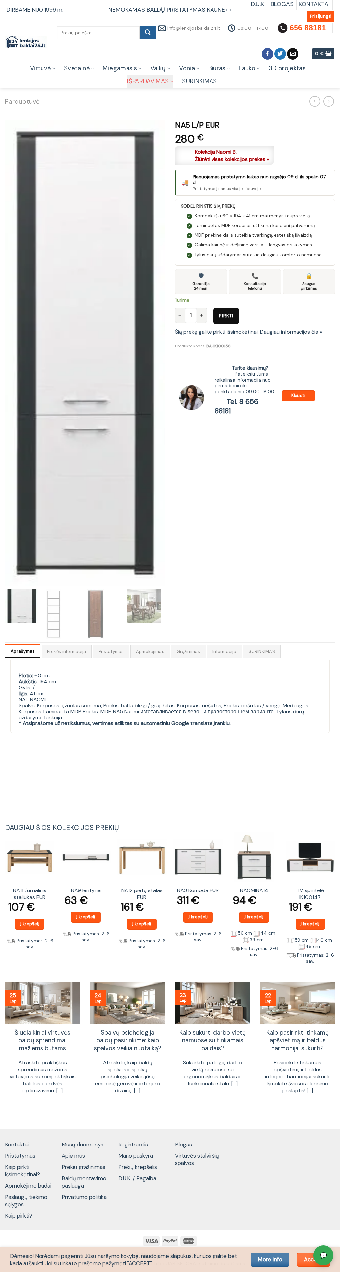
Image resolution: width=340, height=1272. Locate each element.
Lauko (247, 68)
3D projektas (287, 68)
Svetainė (77, 68)
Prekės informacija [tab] (66, 651)
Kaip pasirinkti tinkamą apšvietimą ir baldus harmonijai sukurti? (297, 1041)
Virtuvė (40, 68)
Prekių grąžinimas (83, 1167)
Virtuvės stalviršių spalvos (197, 1159)
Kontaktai (17, 1144)
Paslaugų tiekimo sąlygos (26, 1200)
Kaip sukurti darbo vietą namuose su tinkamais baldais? (212, 1041)
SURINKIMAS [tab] (262, 651)
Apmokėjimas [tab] (150, 651)
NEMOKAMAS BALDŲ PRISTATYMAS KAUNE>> (170, 10)
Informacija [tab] (224, 651)
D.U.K (258, 4)
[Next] (335, 901)
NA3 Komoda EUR (198, 890)
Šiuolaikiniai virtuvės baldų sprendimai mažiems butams (42, 1041)
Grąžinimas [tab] (188, 651)
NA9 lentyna (86, 890)
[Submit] (148, 32)
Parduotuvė (22, 101)
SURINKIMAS (199, 81)
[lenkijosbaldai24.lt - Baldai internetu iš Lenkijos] (26, 42)
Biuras (217, 68)
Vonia (187, 68)
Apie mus (73, 1155)
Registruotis (133, 1144)
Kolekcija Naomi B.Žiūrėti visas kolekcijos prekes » (232, 155)
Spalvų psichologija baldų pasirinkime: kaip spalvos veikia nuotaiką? (127, 1041)
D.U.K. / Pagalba (137, 1178)
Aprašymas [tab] (23, 651)
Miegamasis (120, 68)
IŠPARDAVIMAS (148, 81)
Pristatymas (20, 1155)
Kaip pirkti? (18, 1215)
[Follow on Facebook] (267, 54)
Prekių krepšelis (137, 1167)
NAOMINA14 (254, 890)
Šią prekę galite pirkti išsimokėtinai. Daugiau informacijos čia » (248, 331)
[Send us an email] (292, 54)
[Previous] (5, 901)
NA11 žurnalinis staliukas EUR (29, 894)
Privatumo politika (84, 1197)
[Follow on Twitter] (280, 54)
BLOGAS (282, 4)
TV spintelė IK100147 (310, 894)
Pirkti (226, 316)
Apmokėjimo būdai (28, 1185)
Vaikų (158, 68)
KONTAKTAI (314, 4)
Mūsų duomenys (82, 1144)
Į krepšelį (29, 924)
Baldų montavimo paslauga (84, 1182)
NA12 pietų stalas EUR (142, 894)
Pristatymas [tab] (111, 651)
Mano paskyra (135, 1155)
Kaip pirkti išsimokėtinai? (22, 1170)
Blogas (183, 1144)
